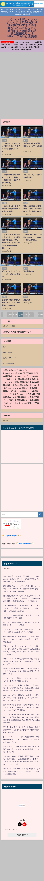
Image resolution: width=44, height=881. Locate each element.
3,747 (25, 315)
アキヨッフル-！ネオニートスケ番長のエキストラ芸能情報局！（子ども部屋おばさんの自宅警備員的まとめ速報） (21, 729)
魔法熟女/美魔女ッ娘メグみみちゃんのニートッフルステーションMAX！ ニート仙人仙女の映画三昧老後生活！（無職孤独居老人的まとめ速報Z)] (21, 598)
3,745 (15, 315)
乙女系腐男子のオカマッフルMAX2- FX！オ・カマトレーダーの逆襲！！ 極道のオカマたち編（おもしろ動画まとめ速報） (21, 588)
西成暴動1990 (28, 271)
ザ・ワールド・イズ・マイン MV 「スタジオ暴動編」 (11, 273)
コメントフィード (9, 358)
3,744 (9, 315)
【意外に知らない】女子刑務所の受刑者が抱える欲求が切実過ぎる (11, 208)
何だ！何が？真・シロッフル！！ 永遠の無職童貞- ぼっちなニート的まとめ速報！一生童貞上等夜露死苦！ (21, 639)
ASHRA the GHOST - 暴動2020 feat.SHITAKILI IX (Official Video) (32, 237)
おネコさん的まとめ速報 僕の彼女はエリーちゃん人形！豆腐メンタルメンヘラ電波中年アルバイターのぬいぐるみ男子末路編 (21, 578)
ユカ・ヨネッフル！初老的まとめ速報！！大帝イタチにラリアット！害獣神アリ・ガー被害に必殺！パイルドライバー (21, 697)
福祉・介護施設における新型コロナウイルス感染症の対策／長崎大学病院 (32, 208)
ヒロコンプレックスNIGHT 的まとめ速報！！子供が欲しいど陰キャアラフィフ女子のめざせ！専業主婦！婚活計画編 (21, 771)
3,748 (31, 315)
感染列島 (26, 300)
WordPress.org (8, 363)
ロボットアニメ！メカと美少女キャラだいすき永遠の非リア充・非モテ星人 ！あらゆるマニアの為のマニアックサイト (21, 661)
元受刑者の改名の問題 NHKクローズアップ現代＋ (32, 146)
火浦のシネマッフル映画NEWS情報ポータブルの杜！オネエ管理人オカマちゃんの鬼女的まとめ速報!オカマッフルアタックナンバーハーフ (21, 687)
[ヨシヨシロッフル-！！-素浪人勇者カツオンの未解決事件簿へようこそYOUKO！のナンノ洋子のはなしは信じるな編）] (21, 739)
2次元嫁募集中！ (22, 835)
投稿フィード (7, 352)
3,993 (40, 315)
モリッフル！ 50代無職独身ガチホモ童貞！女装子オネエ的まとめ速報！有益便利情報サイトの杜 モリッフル (21, 749)
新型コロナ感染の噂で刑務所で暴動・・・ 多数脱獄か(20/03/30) (11, 302)
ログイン (6, 347)
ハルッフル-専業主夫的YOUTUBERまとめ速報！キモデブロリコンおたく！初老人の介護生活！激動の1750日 (21, 671)
